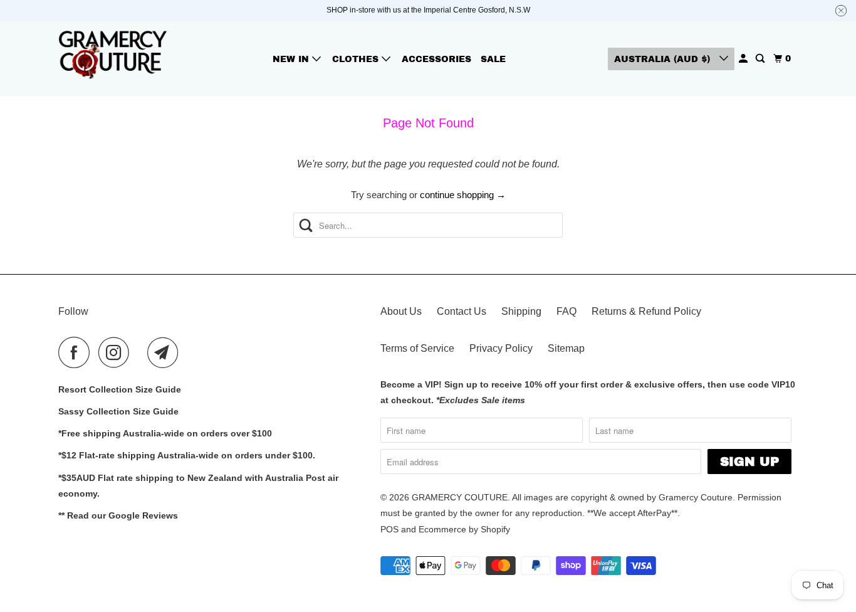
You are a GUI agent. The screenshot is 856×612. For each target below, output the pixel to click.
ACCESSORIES (436, 59)
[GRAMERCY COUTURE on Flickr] (141, 352)
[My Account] (744, 59)
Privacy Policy (501, 348)
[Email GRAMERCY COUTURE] (166, 352)
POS (389, 529)
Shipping (521, 311)
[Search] (761, 59)
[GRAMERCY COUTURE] (114, 59)
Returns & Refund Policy (646, 311)
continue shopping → (463, 194)
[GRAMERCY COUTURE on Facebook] (77, 352)
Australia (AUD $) (663, 59)
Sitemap (566, 348)
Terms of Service (417, 348)
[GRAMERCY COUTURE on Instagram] (117, 352)
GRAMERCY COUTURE (460, 497)
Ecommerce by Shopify (464, 529)
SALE (493, 59)
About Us (401, 311)
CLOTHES (357, 59)
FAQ (566, 311)
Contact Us (461, 311)
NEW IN (292, 59)
